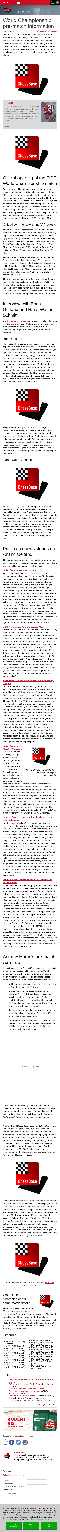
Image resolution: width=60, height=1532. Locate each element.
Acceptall (48, 1526)
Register (24, 1486)
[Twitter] (18, 1442)
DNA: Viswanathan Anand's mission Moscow (25, 627)
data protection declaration (40, 1519)
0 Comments (52, 31)
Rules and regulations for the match (25, 1391)
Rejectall (31, 1526)
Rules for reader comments (13, 1475)
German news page (16, 321)
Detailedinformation (14, 1526)
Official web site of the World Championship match (32, 1384)
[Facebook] (11, 1442)
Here (32, 1515)
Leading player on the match (22, 1396)
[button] (19, 2)
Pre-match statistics (18, 1393)
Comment (7, 1490)
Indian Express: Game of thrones (19, 570)
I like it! (43, 31)
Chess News (21, 12)
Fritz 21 (8, 103)
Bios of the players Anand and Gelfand (26, 1389)
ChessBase (18, 1452)
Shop (5, 2)
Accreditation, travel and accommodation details (31, 1400)
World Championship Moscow (21, 1436)
